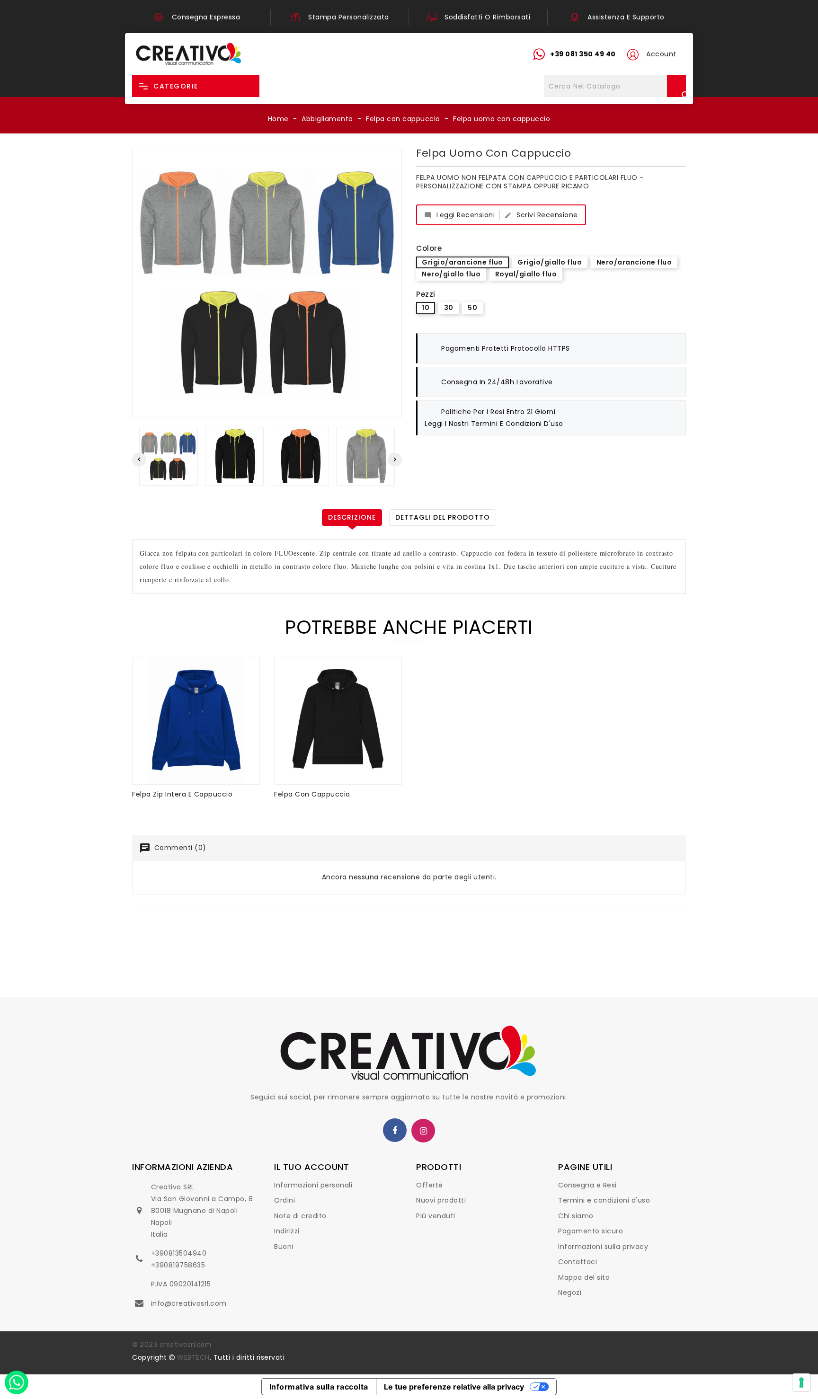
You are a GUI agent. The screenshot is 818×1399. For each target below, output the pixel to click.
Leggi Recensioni (459, 215)
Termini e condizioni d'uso (604, 1200)
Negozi (569, 1292)
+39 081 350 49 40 (583, 54)
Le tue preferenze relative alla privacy (454, 1386)
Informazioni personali (313, 1185)
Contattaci (577, 1261)
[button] (632, 54)
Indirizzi (287, 1231)
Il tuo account (311, 1167)
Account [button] (661, 54)
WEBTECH (193, 1357)
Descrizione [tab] (352, 517)
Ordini (284, 1200)
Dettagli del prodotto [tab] (442, 517)
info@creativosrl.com (189, 1303)
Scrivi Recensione (541, 215)
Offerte (429, 1185)
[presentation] (139, 459)
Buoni (283, 1246)
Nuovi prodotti (441, 1200)
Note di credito (300, 1216)
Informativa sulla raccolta (318, 1386)
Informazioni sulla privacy (603, 1246)
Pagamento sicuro (590, 1231)
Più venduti (435, 1216)
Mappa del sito (584, 1277)
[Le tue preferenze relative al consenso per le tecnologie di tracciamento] (801, 1382)
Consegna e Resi (587, 1185)
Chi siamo (576, 1216)
